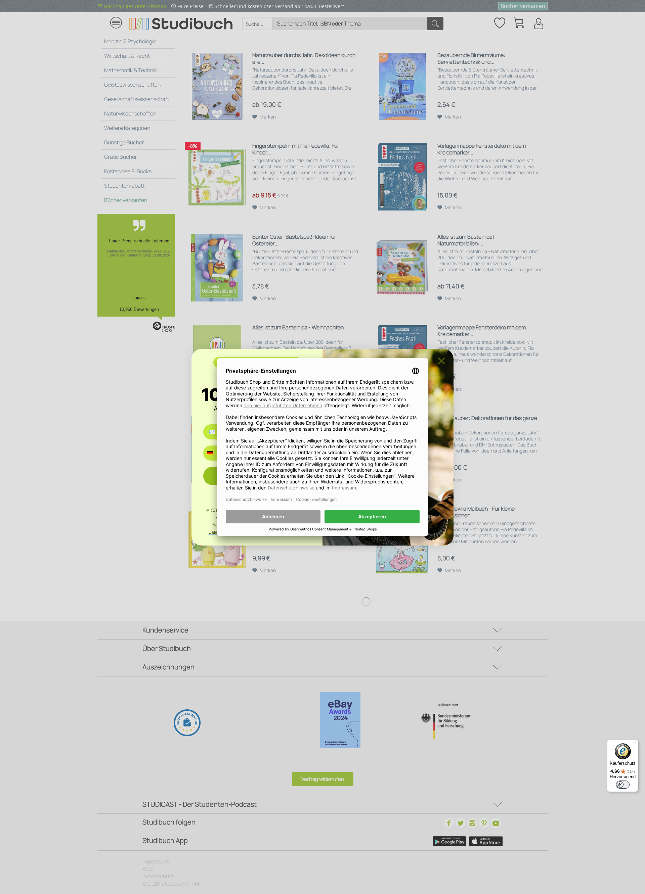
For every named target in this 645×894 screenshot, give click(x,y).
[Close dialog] (441, 361)
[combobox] (215, 453)
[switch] (623, 785)
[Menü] (634, 744)
